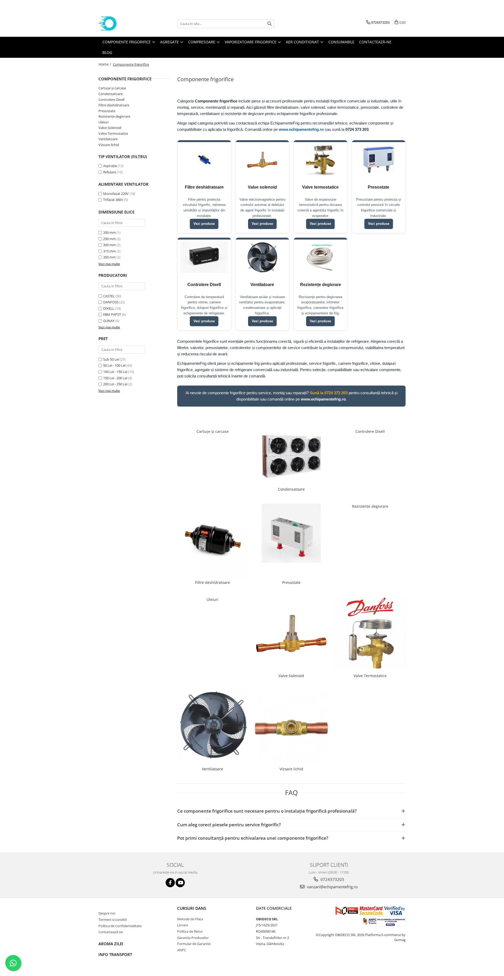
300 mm (109, 244)
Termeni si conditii (112, 919)
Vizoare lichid (108, 144)
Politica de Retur (190, 931)
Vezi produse (204, 224)
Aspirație (110, 165)
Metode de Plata (190, 919)
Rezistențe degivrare (114, 116)
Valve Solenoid (109, 127)
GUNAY (108, 320)
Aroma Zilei (110, 943)
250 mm (109, 238)
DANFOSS (110, 302)
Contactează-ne (110, 932)
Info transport (115, 954)
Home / (105, 64)
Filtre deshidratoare (113, 105)
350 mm (109, 257)
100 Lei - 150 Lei (115, 371)
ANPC (181, 950)
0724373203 (331, 879)
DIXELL (108, 308)
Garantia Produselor (193, 937)
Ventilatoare (108, 139)
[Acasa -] (124, 23)
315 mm (109, 251)
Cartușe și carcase (112, 88)
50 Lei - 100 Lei (114, 365)
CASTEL (109, 296)
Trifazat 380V (113, 199)
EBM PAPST (112, 314)
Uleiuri (103, 122)
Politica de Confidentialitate (119, 925)
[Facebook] (170, 882)
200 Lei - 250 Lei (115, 384)
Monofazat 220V (116, 193)
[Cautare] (269, 23)
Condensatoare (110, 93)
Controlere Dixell (111, 99)
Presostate (106, 110)
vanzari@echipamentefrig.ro (332, 886)
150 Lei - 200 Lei (115, 378)
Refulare (109, 172)
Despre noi (106, 913)
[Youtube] (180, 882)
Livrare (182, 925)
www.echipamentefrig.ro (301, 129)
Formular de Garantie (194, 943)
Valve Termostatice (113, 133)
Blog (107, 52)
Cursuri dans (191, 908)
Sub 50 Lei (111, 359)
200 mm (109, 232)
